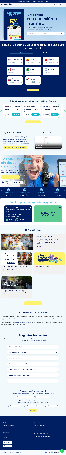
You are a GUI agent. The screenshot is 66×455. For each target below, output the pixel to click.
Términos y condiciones (8, 425)
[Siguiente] (65, 111)
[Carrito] (60, 5)
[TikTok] (37, 436)
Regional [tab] (44, 52)
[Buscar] (62, 33)
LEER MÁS (8, 114)
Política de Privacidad (8, 420)
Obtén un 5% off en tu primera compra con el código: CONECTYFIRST (33, 1)
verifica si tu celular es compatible (15, 147)
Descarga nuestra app (10, 177)
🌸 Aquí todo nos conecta (43, 266)
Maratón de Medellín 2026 (45, 237)
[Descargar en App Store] (18, 182)
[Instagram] (41, 436)
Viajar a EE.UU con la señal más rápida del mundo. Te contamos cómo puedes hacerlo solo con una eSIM (15, 268)
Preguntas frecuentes (39, 422)
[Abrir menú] (63, 5)
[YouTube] (34, 436)
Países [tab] (21, 52)
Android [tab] (52, 133)
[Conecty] (6, 4)
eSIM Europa (6, 432)
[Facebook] (43, 436)
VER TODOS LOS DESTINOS (33, 89)
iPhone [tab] (44, 133)
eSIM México (6, 437)
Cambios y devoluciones (8, 422)
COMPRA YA (16, 114)
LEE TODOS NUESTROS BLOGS (33, 303)
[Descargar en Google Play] (6, 182)
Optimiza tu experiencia (39, 425)
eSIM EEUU (6, 435)
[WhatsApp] (39, 436)
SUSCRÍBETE (33, 410)
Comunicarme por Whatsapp (62, 451)
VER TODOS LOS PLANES (33, 121)
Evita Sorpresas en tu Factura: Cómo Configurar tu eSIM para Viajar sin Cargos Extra (15, 292)
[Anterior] (1, 111)
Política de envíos (7, 428)
